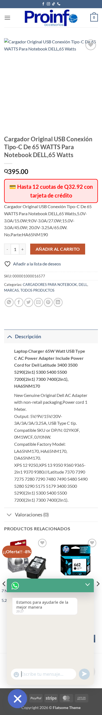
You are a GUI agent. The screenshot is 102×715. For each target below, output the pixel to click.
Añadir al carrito (58, 249)
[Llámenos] (58, 4)
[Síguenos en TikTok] (53, 4)
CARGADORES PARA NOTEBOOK (50, 284)
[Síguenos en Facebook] (43, 4)
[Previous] (4, 595)
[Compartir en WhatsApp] (9, 302)
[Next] (97, 595)
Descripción (28, 336)
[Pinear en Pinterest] (48, 302)
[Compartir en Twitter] (28, 302)
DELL (83, 284)
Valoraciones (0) (32, 514)
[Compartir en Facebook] (18, 302)
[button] (7, 17)
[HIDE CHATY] (17, 698)
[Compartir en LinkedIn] (58, 302)
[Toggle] (9, 336)
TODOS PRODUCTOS (37, 290)
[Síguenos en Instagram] (48, 4)
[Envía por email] (38, 302)
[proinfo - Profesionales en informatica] (51, 17)
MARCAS (11, 290)
